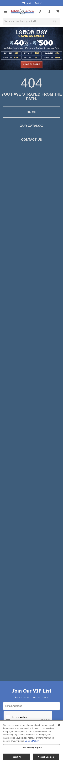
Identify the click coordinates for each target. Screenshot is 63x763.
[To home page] (22, 11)
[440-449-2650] (49, 11)
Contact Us (31, 139)
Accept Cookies (46, 757)
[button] (5, 11)
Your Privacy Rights (31, 747)
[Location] (40, 11)
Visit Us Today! (34, 3)
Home (31, 112)
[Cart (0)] (58, 11)
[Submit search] (54, 21)
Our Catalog (31, 125)
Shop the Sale (31, 64)
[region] (31, 741)
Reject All (16, 757)
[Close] (59, 724)
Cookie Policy (32, 741)
